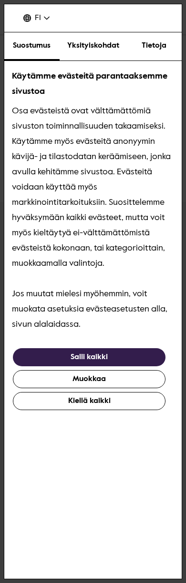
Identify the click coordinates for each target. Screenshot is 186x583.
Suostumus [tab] (32, 46)
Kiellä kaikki (89, 401)
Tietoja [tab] (154, 46)
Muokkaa (89, 379)
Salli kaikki (89, 357)
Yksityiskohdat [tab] (93, 46)
